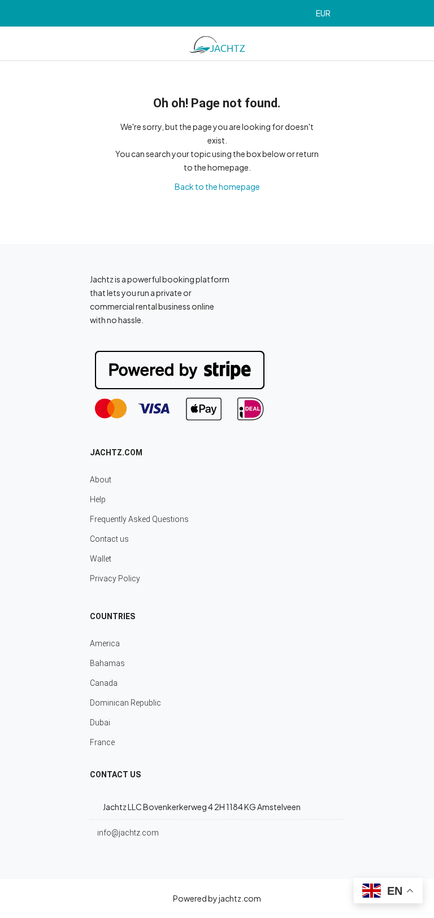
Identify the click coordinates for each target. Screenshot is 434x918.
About (100, 479)
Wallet (100, 558)
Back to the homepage (217, 186)
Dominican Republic (125, 702)
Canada (104, 683)
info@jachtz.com (128, 832)
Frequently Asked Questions (139, 519)
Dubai (100, 722)
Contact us (109, 538)
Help (98, 499)
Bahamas (107, 663)
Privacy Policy (115, 578)
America (105, 643)
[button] (328, 13)
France (102, 742)
